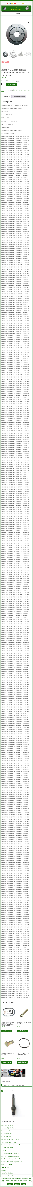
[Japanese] (25, 3)
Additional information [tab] (18, 96)
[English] (8, 3)
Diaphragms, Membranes (8, 1131)
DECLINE (17, 1184)
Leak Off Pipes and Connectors (10, 1156)
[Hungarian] (18, 3)
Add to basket (12, 84)
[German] (15, 3)
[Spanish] (23, 3)
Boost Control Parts (7, 1125)
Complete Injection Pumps (8, 1128)
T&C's (23, 1184)
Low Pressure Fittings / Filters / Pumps (12, 1159)
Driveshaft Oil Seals (6, 1136)
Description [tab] (7, 96)
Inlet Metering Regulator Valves (10, 1153)
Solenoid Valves (5, 1170)
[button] (28, 22)
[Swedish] (12, 3)
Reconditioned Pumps (7, 1164)
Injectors (3, 1150)
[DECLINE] (31, 1182)
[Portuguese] (22, 3)
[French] (13, 3)
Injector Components (7, 1147)
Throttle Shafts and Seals (8, 1176)
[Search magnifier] (30, 1085)
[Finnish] (10, 3)
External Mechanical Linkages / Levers (12, 1139)
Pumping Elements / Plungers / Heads (12, 1162)
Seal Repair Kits (5, 1167)
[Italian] (16, 3)
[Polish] (21, 3)
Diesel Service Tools (7, 1133)
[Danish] (9, 3)
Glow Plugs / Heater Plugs (8, 1142)
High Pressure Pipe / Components (10, 1145)
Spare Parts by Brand (7, 1173)
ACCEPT (10, 1184)
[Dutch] (19, 3)
